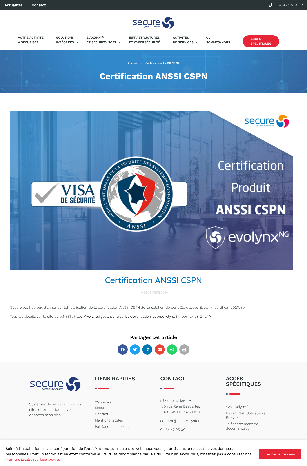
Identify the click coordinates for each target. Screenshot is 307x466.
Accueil (133, 63)
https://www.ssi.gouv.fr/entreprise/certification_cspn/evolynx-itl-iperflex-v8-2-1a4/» (142, 316)
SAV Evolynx (238, 406)
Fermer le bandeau (280, 454)
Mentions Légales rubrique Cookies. (33, 459)
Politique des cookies (112, 426)
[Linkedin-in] (302, 5)
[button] (123, 349)
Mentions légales (109, 420)
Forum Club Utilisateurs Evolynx (245, 415)
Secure (101, 408)
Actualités (13, 5)
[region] (153, 453)
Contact (39, 5)
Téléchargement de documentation (242, 426)
